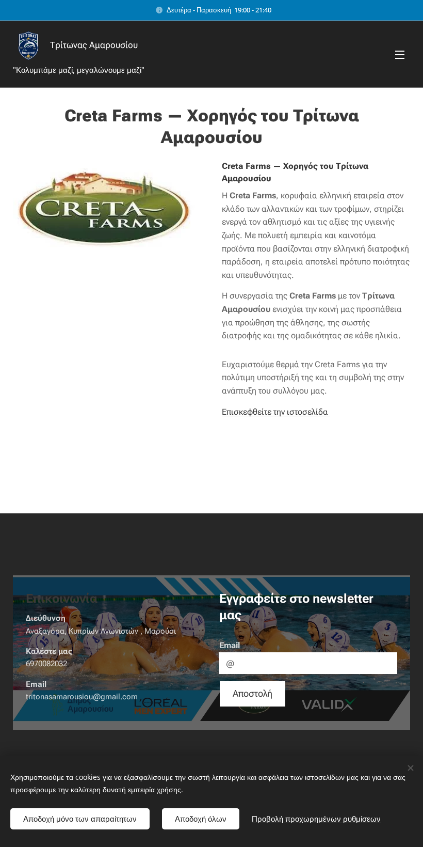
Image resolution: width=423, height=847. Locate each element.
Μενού (399, 54)
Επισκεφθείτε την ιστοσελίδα (276, 412)
